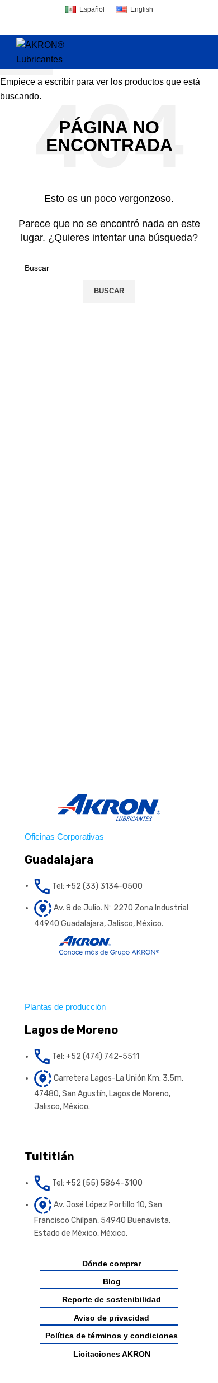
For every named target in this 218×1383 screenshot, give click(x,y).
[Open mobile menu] (197, 52)
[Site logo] (54, 51)
